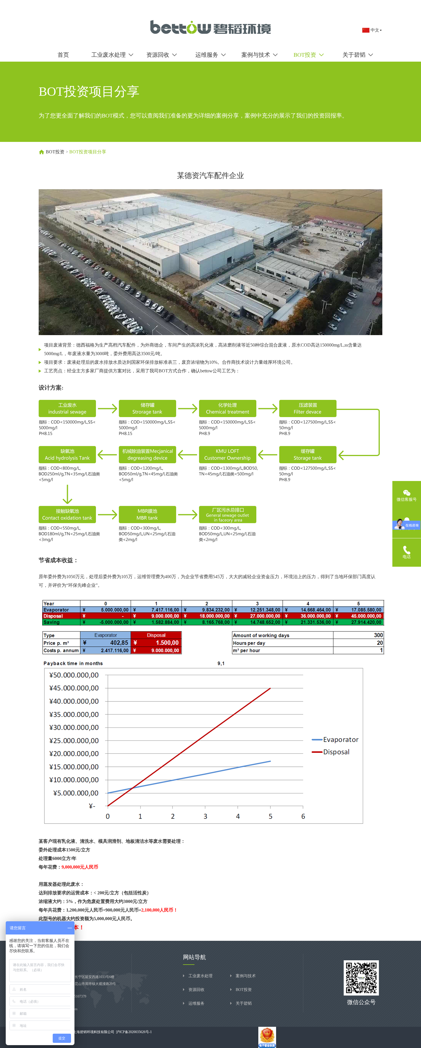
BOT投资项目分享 (87, 151)
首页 (63, 55)
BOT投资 (55, 151)
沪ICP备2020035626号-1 (133, 1032)
